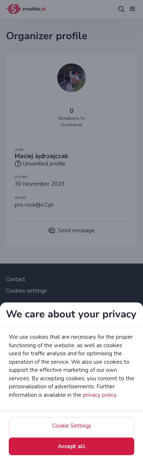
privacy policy (99, 395)
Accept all (71, 446)
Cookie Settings (71, 425)
